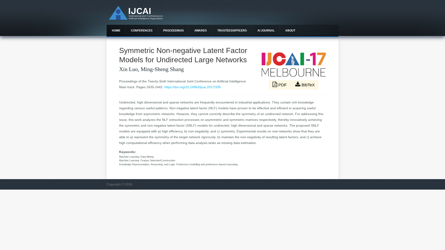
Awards (200, 30)
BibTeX (307, 85)
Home (116, 30)
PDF (282, 85)
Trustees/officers (232, 30)
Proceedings (173, 30)
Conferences (142, 30)
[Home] (136, 18)
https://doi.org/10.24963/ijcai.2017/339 (192, 87)
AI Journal (266, 30)
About (290, 30)
